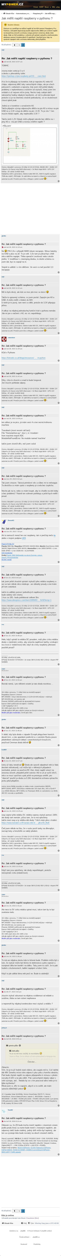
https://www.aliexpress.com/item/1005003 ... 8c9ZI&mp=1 (26, 600)
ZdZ (3, 50)
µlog (58, 7)
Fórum (35, 7)
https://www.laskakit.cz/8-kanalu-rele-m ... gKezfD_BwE (26, 823)
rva (3, 624)
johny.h (4, 1028)
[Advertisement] (30, 209)
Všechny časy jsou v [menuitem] (47, 1223)
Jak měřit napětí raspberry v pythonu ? (27, 18)
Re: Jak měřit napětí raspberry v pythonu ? (27, 58)
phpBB (23, 1231)
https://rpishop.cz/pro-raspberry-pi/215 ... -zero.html (24, 76)
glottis (4, 236)
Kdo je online (7, 1215)
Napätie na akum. (24, 555)
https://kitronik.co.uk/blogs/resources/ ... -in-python (23, 358)
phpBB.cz (36, 1237)
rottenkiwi (11, 337)
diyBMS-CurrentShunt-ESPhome (38, 1150)
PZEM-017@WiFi (19, 1150)
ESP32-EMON (7, 1150)
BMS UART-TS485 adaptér (11, 1152)
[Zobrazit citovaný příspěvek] (20, 1045)
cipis (3, 669)
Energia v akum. (36, 555)
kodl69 (4, 750)
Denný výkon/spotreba (10, 557)
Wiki (53, 7)
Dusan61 (11, 520)
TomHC (10, 1110)
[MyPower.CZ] (12, 4)
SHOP (41, 7)
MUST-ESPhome (24, 1148)
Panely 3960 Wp (12, 555)
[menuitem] (29, 13)
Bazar (47, 7)
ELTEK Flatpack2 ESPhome (41, 1148)
